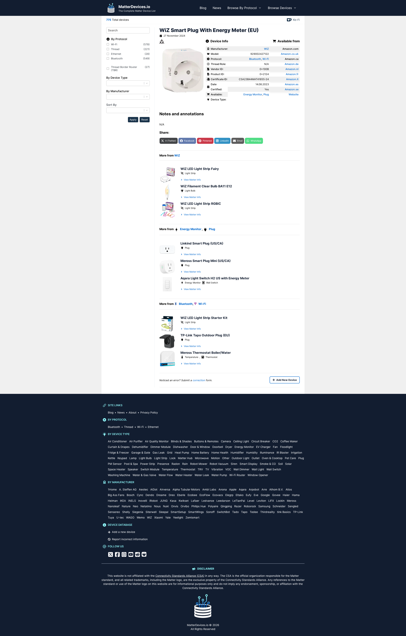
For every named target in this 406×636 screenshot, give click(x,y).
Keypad (122, 458)
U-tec (120, 517)
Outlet (255, 458)
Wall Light (258, 469)
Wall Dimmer (241, 469)
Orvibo (185, 506)
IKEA (123, 500)
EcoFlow (205, 495)
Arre (264, 489)
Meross (291, 500)
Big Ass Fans (116, 495)
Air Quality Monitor (157, 441)
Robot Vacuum (219, 463)
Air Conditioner (117, 441)
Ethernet (153, 427)
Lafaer (195, 500)
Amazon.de (291, 64)
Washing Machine (119, 475)
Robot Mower (198, 463)
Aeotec (143, 489)
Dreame (161, 495)
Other (225, 458)
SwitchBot (223, 512)
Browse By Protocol (242, 8)
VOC (228, 469)
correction (199, 380)
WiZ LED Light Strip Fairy (199, 169)
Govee (276, 495)
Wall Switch (212, 282)
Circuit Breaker (260, 441)
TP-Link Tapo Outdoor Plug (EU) (205, 335)
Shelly (126, 512)
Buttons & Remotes (206, 441)
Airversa (165, 489)
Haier (286, 495)
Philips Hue (198, 506)
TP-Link (298, 512)
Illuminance (267, 452)
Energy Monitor (252, 94)
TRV (200, 469)
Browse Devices (280, 8)
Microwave (202, 458)
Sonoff (210, 512)
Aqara (242, 489)
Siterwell (151, 512)
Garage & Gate (140, 452)
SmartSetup (178, 512)
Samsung (264, 506)
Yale (168, 517)
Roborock (250, 506)
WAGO (130, 517)
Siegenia (137, 512)
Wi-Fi (265, 58)
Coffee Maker (289, 441)
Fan (275, 446)
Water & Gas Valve (144, 475)
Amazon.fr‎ (292, 74)
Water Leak (202, 475)
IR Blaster (283, 452)
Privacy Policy (149, 412)
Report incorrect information (130, 539)
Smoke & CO (268, 463)
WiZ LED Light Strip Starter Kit (203, 318)
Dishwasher (180, 446)
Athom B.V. (276, 489)
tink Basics (284, 512)
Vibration (217, 469)
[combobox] (126, 83)
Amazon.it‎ (292, 79)
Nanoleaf (113, 506)
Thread (128, 427)
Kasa (173, 500)
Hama (296, 495)
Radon (176, 463)
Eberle (181, 495)
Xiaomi (158, 517)
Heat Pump (182, 452)
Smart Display (248, 463)
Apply (133, 119)
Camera (226, 441)
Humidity (252, 452)
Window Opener (258, 475)
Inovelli (142, 500)
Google (265, 495)
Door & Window (200, 446)
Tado (235, 512)
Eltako (239, 495)
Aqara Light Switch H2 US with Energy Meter (214, 278)
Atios (289, 489)
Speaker (133, 469)
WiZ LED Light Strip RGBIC (200, 204)
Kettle (111, 458)
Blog (203, 8)
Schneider (279, 506)
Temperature (191, 357)
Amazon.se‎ (291, 89)
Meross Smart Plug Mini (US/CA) (205, 261)
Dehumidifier (140, 446)
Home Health (219, 452)
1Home (112, 489)
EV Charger (263, 446)
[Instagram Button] (124, 554)
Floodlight (286, 446)
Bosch (130, 495)
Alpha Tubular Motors (186, 489)
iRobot (153, 500)
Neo (135, 506)
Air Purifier (136, 441)
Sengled (293, 506)
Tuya (111, 517)
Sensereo (114, 512)
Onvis (174, 506)
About (132, 412)
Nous (157, 506)
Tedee (254, 512)
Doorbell (217, 446)
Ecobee (192, 495)
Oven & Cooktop (272, 458)
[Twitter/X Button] (110, 554)
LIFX (271, 500)
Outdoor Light (240, 458)
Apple (232, 489)
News (217, 8)
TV (207, 469)
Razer (238, 506)
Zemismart (192, 517)
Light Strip (190, 173)
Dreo (172, 495)
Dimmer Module (161, 446)
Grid (169, 452)
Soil (280, 463)
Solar (288, 463)
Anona (223, 489)
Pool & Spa (131, 463)
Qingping (226, 506)
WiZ (266, 48)
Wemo (141, 517)
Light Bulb (190, 190)
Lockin (280, 500)
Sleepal (163, 512)
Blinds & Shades (181, 441)
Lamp (133, 458)
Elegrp (229, 495)
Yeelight (178, 517)
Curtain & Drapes (119, 446)
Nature (126, 506)
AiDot (153, 489)
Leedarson (223, 500)
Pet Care (290, 458)
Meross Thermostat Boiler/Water (205, 353)
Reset (144, 119)
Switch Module (150, 469)
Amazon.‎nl (291, 69)
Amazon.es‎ (291, 84)
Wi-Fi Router (237, 475)
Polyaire (213, 506)
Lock (173, 458)
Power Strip (147, 463)
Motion (215, 458)
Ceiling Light (241, 441)
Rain (185, 463)
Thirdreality (267, 512)
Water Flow (166, 475)
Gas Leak (159, 452)
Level (250, 500)
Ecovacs (218, 495)
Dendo (150, 495)
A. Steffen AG (128, 489)
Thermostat (211, 357)
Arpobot (254, 489)
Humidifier (237, 452)
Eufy (248, 495)
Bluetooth (255, 58)
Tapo (244, 512)
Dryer (228, 446)
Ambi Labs (209, 489)
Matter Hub (185, 458)
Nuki (166, 506)
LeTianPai (238, 500)
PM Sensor (115, 463)
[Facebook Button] (117, 554)
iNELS (132, 500)
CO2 (275, 441)
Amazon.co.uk (289, 53)
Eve (256, 495)
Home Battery (200, 452)
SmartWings (196, 512)
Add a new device (123, 532)
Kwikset (184, 500)
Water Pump (219, 475)
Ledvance (208, 500)
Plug (266, 94)
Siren (234, 463)
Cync (140, 495)
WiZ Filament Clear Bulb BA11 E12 (206, 186)
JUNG (164, 500)
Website (293, 94)
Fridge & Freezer (118, 452)
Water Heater (183, 475)
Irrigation (296, 452)
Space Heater (116, 469)
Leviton (261, 500)
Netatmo (146, 506)
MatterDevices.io (134, 6)
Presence (163, 463)
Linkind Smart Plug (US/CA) (201, 243)
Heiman (113, 500)
